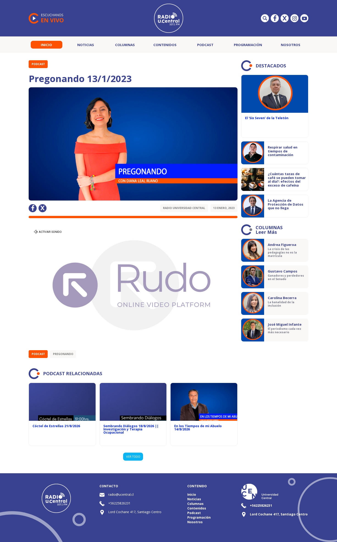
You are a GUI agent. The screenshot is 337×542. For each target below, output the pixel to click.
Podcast (205, 44)
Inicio (46, 44)
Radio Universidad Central (184, 208)
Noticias (85, 44)
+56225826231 (119, 503)
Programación (248, 44)
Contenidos (165, 44)
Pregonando (63, 354)
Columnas (125, 44)
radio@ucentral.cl (121, 494)
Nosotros (290, 44)
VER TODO (133, 456)
